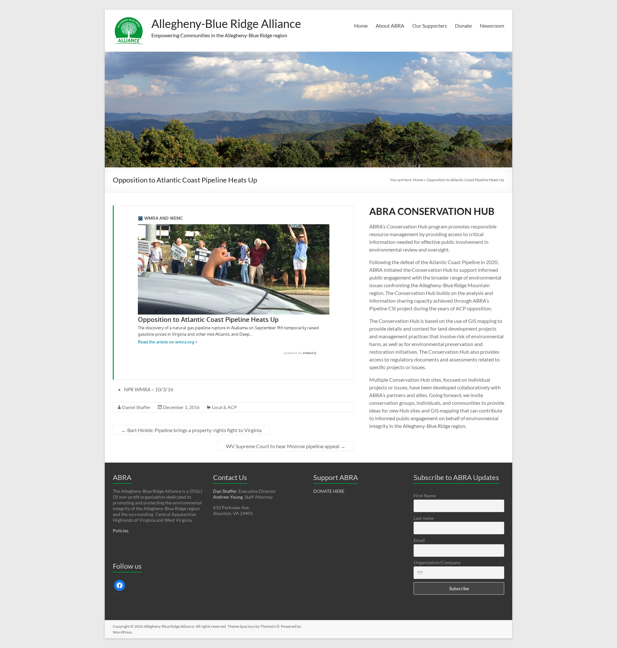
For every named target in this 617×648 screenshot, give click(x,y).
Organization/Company (437, 562)
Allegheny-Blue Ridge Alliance (226, 23)
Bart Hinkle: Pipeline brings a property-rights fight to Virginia (191, 430)
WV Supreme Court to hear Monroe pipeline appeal (285, 446)
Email (419, 540)
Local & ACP (224, 407)
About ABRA (390, 25)
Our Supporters (429, 25)
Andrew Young (228, 497)
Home (361, 25)
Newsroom (492, 25)
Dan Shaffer (225, 491)
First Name (425, 495)
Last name (424, 518)
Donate (463, 25)
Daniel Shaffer (136, 407)
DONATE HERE (328, 491)
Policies (121, 530)
